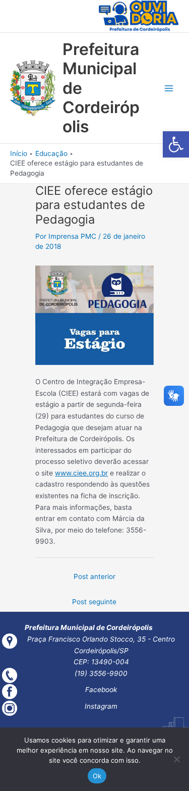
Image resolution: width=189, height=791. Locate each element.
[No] (176, 759)
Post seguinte (94, 602)
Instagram (101, 706)
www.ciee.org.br (81, 473)
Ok (97, 776)
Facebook (101, 689)
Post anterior (94, 576)
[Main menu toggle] (169, 88)
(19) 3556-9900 (101, 673)
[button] (176, 144)
